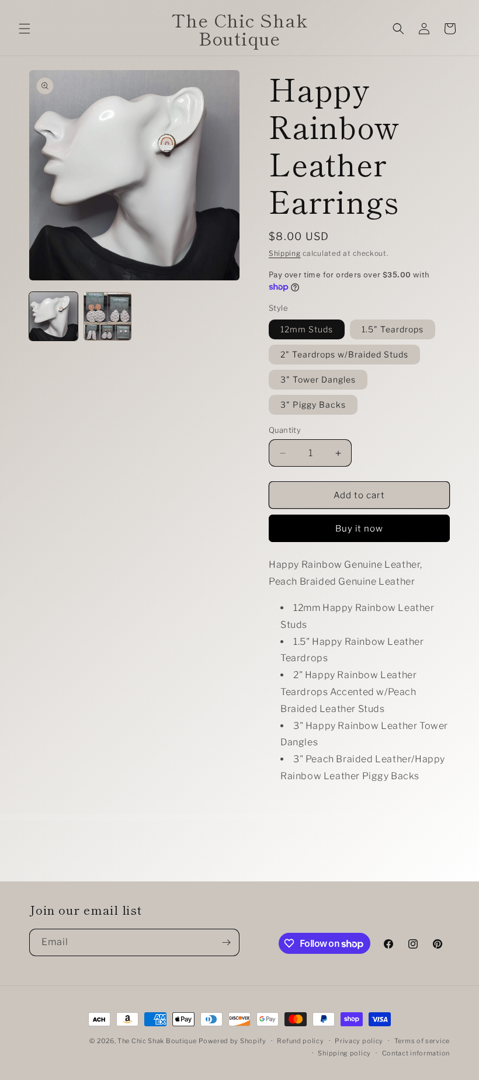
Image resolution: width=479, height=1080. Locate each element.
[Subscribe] (226, 942)
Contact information (416, 1053)
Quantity (285, 430)
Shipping (285, 253)
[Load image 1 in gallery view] (53, 316)
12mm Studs (306, 329)
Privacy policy (359, 1041)
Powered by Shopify (232, 1041)
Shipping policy (344, 1053)
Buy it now (359, 528)
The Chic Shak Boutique (156, 1041)
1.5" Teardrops (393, 329)
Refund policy (300, 1041)
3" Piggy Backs (313, 404)
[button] (24, 28)
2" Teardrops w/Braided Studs (344, 354)
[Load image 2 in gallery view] (108, 316)
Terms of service (422, 1041)
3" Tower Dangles (318, 379)
